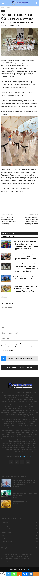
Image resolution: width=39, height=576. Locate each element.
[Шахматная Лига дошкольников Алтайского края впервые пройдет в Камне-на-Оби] (6, 288)
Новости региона (7, 541)
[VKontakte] (22, 462)
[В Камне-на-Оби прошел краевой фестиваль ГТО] (6, 278)
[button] (36, 3)
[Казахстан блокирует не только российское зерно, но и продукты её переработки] (6, 493)
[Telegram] (8, 574)
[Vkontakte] (25, 574)
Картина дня (5, 526)
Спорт (3, 11)
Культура (4, 548)
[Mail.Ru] (30, 574)
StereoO (27, 569)
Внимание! (4, 523)
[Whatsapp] (14, 574)
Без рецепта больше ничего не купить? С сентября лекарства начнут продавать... (24, 482)
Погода (3, 545)
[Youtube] (28, 462)
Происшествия (6, 532)
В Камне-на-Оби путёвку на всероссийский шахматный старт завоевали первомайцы (25, 256)
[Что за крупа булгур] (6, 504)
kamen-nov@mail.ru (26, 456)
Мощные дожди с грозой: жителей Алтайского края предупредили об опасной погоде (31, 221)
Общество (5, 538)
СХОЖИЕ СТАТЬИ (8, 233)
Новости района (7, 529)
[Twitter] (17, 462)
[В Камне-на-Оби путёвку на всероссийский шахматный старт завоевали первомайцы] (6, 256)
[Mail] (11, 462)
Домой (3, 8)
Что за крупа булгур (20, 501)
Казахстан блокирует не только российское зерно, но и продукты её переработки (25, 493)
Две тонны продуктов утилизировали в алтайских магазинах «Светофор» (9, 220)
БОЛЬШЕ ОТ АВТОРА (9, 236)
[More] (36, 574)
